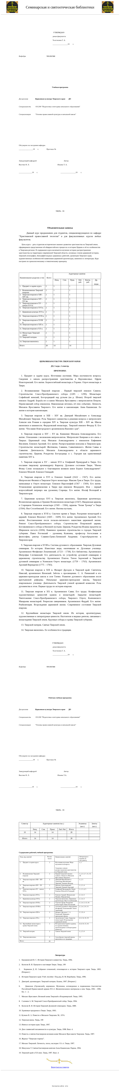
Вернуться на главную (60, 1067)
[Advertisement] (60, 22)
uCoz (66, 1086)
